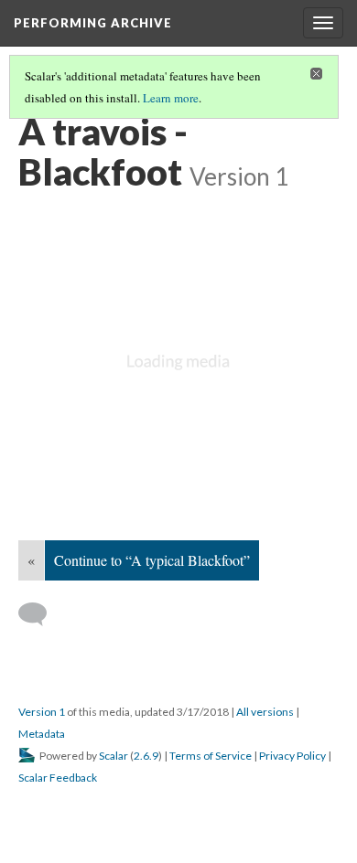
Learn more (171, 98)
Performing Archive (93, 23)
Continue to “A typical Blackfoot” (152, 560)
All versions (265, 712)
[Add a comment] (40, 614)
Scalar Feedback (57, 777)
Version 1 (41, 712)
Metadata (41, 733)
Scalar (113, 755)
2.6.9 (146, 755)
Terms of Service (210, 755)
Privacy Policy (292, 755)
